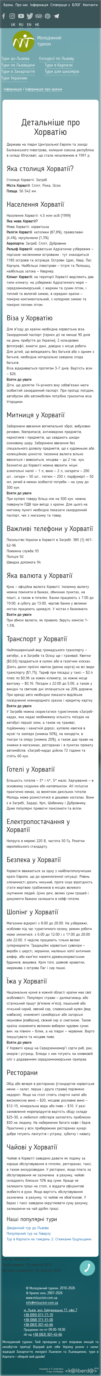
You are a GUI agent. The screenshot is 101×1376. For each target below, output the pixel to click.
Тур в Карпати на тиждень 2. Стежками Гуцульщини (49, 1239)
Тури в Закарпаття (18, 71)
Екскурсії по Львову (56, 58)
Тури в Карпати (59, 65)
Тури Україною (14, 78)
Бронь (8, 5)
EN (29, 25)
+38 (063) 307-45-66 (38, 1325)
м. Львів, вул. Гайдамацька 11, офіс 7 (50, 1310)
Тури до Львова (15, 58)
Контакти (90, 5)
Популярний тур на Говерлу (29, 1234)
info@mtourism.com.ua (42, 1303)
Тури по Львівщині (18, 65)
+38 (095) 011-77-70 (38, 1315)
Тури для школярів (62, 71)
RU (21, 25)
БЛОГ (76, 5)
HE (37, 25)
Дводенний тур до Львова (28, 1228)
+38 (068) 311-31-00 (38, 1320)
